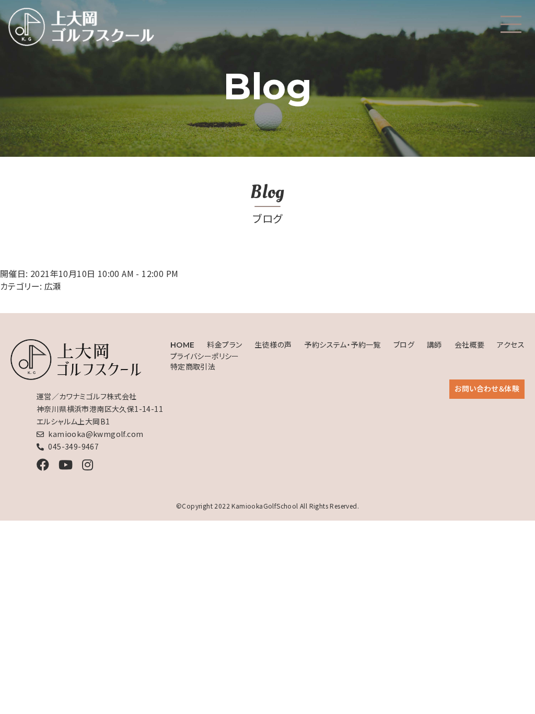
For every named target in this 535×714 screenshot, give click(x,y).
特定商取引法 (192, 366)
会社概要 (470, 344)
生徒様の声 (273, 344)
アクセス (511, 344)
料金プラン (224, 344)
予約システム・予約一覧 (342, 344)
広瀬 (53, 286)
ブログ (403, 344)
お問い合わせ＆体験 (487, 388)
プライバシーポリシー (204, 356)
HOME (182, 345)
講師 (434, 344)
